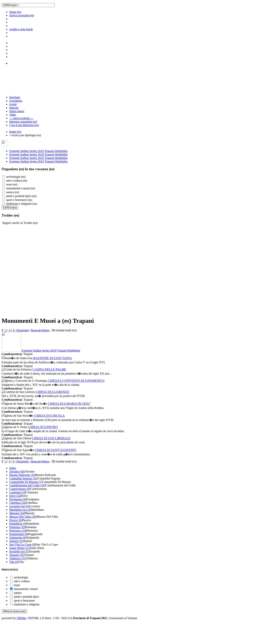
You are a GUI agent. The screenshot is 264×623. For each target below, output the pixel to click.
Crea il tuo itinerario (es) (24, 125)
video (12, 114)
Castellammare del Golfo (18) (27, 485)
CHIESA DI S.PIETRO (43, 427)
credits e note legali (21, 29)
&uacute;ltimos (40, 330)
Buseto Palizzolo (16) (22, 475)
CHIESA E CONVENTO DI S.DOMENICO (76, 380)
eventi (13, 104)
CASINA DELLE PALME (49, 369)
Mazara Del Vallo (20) (23, 516)
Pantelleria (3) (17, 523)
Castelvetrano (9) (19, 488)
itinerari (14, 107)
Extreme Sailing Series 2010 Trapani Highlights (38, 151)
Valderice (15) (17, 558)
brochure (14, 97)
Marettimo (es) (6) (20, 509)
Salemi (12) (16, 541)
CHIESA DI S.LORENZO (52, 392)
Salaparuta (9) (17, 537)
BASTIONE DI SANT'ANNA (52, 358)
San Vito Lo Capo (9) (22, 544)
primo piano (16, 111)
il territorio (15, 100)
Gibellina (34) (17, 502)
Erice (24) (15, 495)
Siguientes (22, 330)
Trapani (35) (16, 555)
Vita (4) (14, 562)
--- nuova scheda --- (21, 118)
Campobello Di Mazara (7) (25, 482)
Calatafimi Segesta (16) (23, 478)
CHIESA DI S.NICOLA (49, 415)
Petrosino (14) (17, 530)
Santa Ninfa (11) (19, 548)
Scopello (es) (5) (19, 551)
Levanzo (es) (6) (19, 506)
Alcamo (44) (17, 471)
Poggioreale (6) (18, 534)
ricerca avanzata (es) (21, 15)
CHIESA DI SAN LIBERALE (51, 438)
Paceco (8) (15, 520)
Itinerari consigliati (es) (23, 121)
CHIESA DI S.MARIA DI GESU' (69, 403)
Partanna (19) (17, 527)
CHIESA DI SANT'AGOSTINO (55, 450)
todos (12, 468)
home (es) (15, 12)
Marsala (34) (17, 513)
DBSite (21, 618)
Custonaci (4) (17, 492)
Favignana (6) (17, 499)
